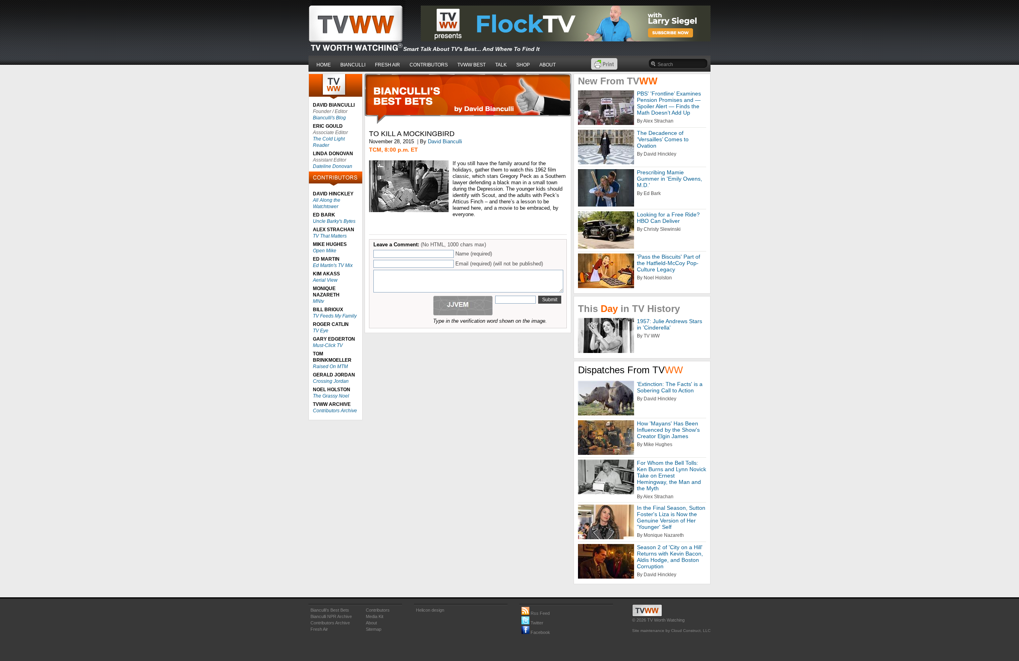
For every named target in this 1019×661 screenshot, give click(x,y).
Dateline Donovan (332, 166)
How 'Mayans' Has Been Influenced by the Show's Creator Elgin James (668, 429)
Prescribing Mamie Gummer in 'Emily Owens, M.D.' (669, 178)
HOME (323, 65)
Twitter (536, 622)
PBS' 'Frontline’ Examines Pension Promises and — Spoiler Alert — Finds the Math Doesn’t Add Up (669, 103)
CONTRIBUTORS (429, 65)
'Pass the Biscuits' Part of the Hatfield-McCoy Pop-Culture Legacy (668, 263)
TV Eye (320, 330)
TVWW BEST (471, 65)
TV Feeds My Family (335, 316)
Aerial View (325, 280)
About (371, 622)
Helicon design (430, 610)
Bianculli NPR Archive (331, 616)
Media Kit (374, 616)
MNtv (318, 301)
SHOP (523, 65)
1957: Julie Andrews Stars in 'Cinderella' (669, 324)
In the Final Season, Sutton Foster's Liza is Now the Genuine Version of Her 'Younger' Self (671, 517)
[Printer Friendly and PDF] (604, 68)
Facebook (539, 632)
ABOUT (547, 65)
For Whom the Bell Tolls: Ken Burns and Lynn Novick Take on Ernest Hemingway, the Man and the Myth (671, 475)
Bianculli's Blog (329, 118)
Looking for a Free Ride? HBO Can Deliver (668, 217)
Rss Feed (539, 613)
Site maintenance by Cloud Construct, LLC (671, 630)
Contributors (378, 610)
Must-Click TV (328, 345)
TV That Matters (330, 236)
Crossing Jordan (331, 381)
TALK (501, 65)
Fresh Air (319, 629)
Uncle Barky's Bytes (334, 221)
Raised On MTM (330, 366)
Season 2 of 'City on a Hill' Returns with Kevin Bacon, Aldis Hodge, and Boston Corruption (670, 556)
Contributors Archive (335, 410)
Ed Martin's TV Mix (333, 265)
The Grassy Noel (331, 396)
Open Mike (324, 250)
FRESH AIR (387, 65)
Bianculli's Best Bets (329, 610)
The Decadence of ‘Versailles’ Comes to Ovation (663, 139)
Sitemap (373, 629)
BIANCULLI (352, 65)
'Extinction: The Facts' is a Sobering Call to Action (670, 387)
